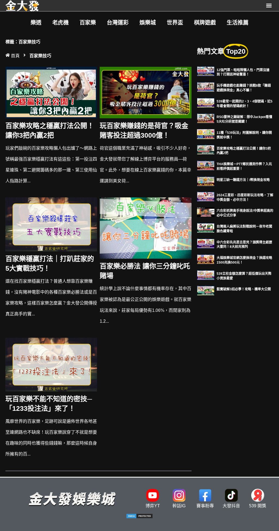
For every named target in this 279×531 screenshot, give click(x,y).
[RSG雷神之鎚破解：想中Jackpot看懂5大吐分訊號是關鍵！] (205, 118)
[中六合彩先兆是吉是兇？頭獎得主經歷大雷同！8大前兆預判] (205, 243)
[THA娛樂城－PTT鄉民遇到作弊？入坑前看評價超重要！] (205, 165)
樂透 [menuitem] (36, 23)
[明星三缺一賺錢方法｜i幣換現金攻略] (205, 181)
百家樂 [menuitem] (88, 23)
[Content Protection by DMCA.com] (139, 517)
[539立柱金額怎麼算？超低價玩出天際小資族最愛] (205, 274)
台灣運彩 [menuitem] (118, 23)
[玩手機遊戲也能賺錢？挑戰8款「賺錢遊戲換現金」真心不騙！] (205, 86)
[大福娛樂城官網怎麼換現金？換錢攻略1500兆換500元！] (205, 259)
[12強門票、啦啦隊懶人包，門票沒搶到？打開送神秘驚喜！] (205, 71)
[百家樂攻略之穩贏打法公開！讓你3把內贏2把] (51, 92)
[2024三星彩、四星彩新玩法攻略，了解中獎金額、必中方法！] (205, 196)
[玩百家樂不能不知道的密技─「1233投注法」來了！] (51, 364)
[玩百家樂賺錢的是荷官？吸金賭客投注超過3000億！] (145, 92)
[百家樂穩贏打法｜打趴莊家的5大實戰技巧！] (51, 224)
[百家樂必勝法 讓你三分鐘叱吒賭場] (145, 227)
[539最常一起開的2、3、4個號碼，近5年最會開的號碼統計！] (205, 102)
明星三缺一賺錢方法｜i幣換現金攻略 (243, 180)
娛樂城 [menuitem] (148, 23)
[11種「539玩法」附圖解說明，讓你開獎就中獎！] (205, 133)
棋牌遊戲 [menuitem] (205, 23)
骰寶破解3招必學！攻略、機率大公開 (244, 289)
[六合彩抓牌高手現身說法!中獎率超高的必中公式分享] (205, 211)
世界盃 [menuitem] (175, 23)
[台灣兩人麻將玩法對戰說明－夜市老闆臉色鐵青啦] (205, 227)
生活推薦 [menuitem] (237, 23)
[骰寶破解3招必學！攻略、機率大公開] (205, 290)
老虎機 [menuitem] (60, 23)
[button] (269, 5)
